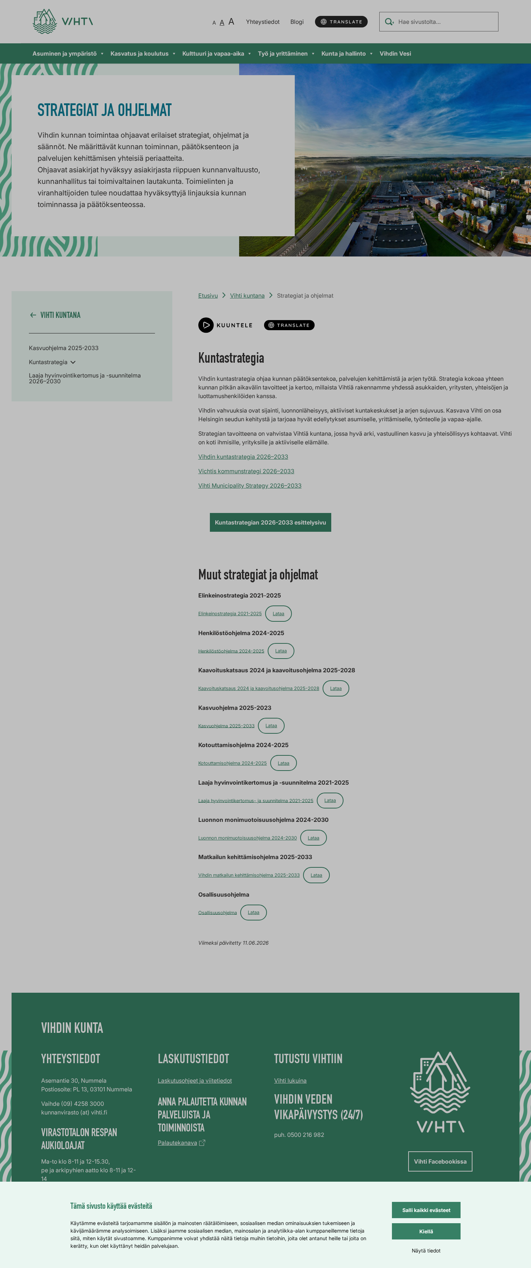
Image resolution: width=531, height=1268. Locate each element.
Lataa (278, 613)
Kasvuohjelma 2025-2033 (64, 347)
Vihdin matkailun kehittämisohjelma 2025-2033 (249, 875)
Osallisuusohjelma (217, 912)
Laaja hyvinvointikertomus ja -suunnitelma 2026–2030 (85, 378)
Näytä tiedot (426, 1250)
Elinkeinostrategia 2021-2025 (230, 613)
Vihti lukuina (290, 1080)
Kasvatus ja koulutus (140, 53)
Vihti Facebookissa (440, 1161)
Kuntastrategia (48, 362)
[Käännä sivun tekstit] (341, 21)
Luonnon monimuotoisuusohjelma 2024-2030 (247, 838)
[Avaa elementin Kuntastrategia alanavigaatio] (72, 361)
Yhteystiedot (263, 21)
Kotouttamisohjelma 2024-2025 (232, 763)
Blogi (297, 21)
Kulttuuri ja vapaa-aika (213, 53)
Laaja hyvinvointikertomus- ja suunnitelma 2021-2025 (256, 800)
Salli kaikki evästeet (426, 1210)
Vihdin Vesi (395, 53)
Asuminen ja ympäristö (65, 53)
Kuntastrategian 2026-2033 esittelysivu (270, 522)
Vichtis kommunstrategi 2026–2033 (246, 471)
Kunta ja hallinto (343, 53)
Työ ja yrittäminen (283, 53)
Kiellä (426, 1231)
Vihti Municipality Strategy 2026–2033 (250, 485)
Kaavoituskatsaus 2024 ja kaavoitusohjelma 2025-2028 (258, 688)
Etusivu (208, 295)
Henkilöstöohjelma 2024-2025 (231, 651)
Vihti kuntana (247, 295)
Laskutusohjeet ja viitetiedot (195, 1080)
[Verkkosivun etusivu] (63, 21)
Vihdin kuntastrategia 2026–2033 (243, 456)
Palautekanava (177, 1142)
